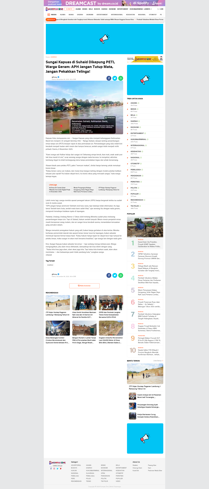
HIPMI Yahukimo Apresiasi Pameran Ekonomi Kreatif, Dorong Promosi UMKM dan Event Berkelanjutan (148, 256)
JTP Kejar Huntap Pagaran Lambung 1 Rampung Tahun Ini (108, 189)
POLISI (88, 478)
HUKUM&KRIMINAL (136, 9)
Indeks (53, 15)
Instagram (54, 472)
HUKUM (74, 470)
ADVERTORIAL (76, 465)
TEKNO (88, 481)
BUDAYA (97, 9)
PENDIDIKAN (136, 176)
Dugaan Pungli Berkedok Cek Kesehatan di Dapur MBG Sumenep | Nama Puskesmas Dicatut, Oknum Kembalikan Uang (149, 328)
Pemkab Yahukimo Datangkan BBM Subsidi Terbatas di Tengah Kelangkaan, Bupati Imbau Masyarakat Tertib (149, 316)
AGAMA (78, 9)
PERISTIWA (135, 182)
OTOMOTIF (153, 15)
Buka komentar (85, 286)
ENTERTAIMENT (122, 9)
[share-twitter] (114, 78)
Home (48, 57)
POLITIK (134, 188)
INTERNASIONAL (117, 15)
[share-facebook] (108, 78)
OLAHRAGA (90, 473)
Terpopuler (51, 19)
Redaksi (135, 465)
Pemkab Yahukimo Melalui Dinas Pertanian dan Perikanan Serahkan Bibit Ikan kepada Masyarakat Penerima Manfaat (149, 280)
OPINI (103, 473)
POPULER (134, 194)
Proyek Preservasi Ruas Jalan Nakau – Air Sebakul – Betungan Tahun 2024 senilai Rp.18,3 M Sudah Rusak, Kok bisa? (149, 304)
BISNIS (84, 9)
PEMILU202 (75, 476)
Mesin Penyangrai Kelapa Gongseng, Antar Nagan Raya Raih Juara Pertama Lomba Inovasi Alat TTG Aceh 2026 (84, 190)
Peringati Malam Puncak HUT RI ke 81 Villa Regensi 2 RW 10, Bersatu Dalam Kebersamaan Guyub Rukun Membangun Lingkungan (149, 340)
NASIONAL (142, 15)
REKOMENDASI (137, 200)
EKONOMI (112, 9)
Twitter (57, 472)
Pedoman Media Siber (155, 470)
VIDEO (118, 481)
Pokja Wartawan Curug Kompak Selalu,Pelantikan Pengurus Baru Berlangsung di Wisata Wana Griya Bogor (149, 416)
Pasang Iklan (152, 465)
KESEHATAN (130, 15)
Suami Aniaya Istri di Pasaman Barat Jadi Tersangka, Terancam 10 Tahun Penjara (149, 396)
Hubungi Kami (137, 468)
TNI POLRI (135, 206)
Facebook (51, 472)
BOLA (91, 9)
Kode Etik (136, 470)
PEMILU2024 (136, 170)
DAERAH (104, 9)
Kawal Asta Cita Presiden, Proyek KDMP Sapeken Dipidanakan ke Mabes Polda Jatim (149, 244)
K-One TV (69, 9)
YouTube (61, 472)
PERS (73, 478)
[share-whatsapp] (120, 78)
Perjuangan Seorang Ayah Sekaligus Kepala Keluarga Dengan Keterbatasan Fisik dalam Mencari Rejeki (148, 406)
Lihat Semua (157, 361)
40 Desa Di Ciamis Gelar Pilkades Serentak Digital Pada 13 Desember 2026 (59, 190)
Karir (149, 468)
